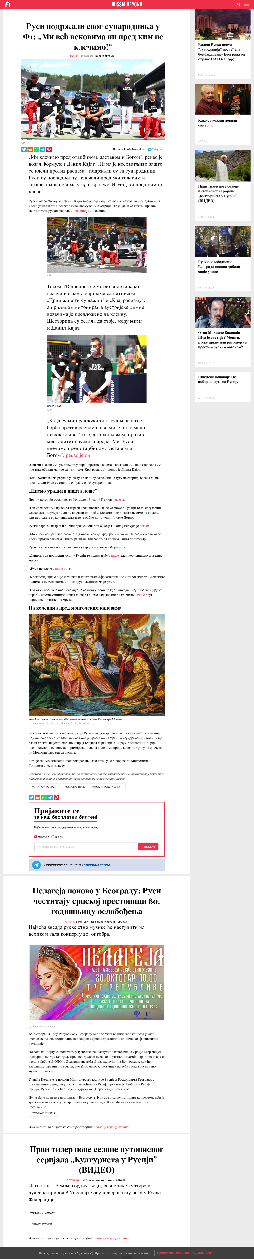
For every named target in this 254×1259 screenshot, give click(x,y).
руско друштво (74, 786)
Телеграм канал (96, 865)
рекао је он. (79, 455)
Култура (70, 922)
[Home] (7, 4)
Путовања (73, 1180)
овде (115, 1253)
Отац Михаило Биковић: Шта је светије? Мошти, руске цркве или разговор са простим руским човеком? (222, 340)
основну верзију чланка (111, 1127)
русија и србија (43, 1113)
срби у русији (41, 1224)
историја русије (43, 786)
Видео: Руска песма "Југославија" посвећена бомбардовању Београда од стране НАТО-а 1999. (221, 52)
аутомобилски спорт (107, 786)
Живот (74, 56)
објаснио (79, 211)
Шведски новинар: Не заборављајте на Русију (218, 379)
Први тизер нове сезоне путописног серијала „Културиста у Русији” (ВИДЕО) (218, 194)
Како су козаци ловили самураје (217, 123)
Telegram (157, 149)
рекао (117, 500)
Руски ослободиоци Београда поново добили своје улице (219, 267)
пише (115, 555)
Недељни (43, 836)
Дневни (59, 836)
